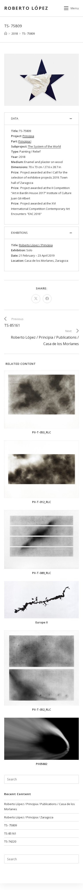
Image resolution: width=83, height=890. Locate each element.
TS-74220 (10, 841)
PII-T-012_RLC (41, 502)
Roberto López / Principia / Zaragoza (28, 817)
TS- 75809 (28, 33)
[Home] (5, 33)
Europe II (41, 622)
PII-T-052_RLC (41, 709)
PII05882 (41, 763)
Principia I (24, 141)
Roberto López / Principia (36, 245)
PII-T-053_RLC (41, 432)
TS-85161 (10, 833)
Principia (28, 136)
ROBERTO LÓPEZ (26, 8)
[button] (41, 118)
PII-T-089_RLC (41, 573)
